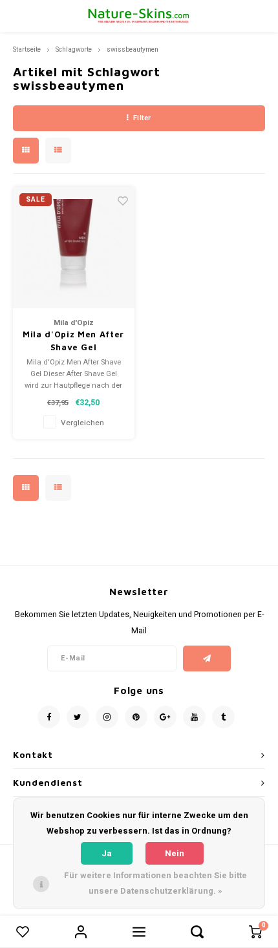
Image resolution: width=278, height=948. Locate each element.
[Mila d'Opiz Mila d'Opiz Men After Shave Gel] (73, 247)
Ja (107, 853)
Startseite (27, 49)
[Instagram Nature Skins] (107, 717)
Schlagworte (74, 49)
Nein (174, 853)
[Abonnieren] (207, 658)
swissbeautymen (132, 49)
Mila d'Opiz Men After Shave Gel (73, 340)
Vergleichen (82, 422)
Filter (142, 117)
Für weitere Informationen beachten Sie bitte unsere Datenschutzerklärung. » (155, 883)
